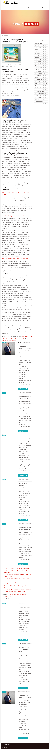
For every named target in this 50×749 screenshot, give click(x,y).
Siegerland (41, 61)
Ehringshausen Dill (41, 92)
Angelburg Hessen (41, 76)
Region (21, 7)
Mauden (41, 99)
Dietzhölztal (41, 57)
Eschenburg (41, 53)
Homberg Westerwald (41, 84)
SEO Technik (4, 747)
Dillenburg (27, 342)
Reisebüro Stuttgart (22, 258)
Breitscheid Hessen (41, 48)
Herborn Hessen (41, 44)
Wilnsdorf (41, 81)
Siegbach (41, 51)
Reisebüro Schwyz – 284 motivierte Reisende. (16, 568)
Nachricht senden (22, 388)
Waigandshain (41, 94)
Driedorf (41, 66)
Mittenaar (41, 46)
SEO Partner (35, 7)
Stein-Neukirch (41, 102)
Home (16, 7)
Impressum (44, 7)
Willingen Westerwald (41, 74)
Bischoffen (41, 59)
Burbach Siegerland (41, 70)
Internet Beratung (14, 594)
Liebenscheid (41, 68)
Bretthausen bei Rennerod (41, 96)
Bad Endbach (41, 79)
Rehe (41, 89)
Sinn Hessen (41, 55)
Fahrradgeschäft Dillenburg (9, 340)
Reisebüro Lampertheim (8, 258)
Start (2, 35)
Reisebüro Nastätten (20, 216)
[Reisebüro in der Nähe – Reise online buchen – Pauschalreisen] (11, 3)
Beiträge (27, 7)
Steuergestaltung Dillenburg (17, 338)
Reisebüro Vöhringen (7, 216)
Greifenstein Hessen (41, 64)
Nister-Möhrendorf (41, 86)
